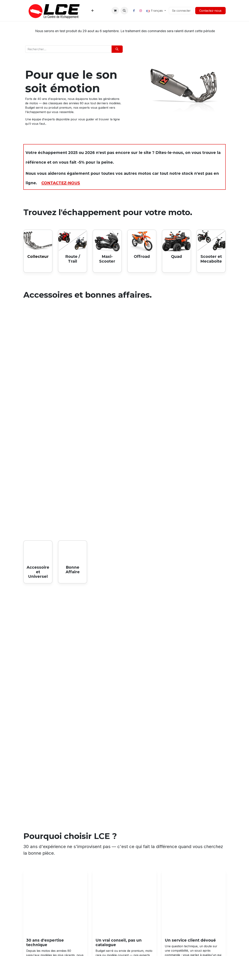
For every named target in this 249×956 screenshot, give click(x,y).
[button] (124, 10)
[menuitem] (92, 10)
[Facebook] (134, 11)
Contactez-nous (210, 10)
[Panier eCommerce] (115, 10)
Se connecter (181, 10)
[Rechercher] (117, 49)
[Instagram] (141, 11)
